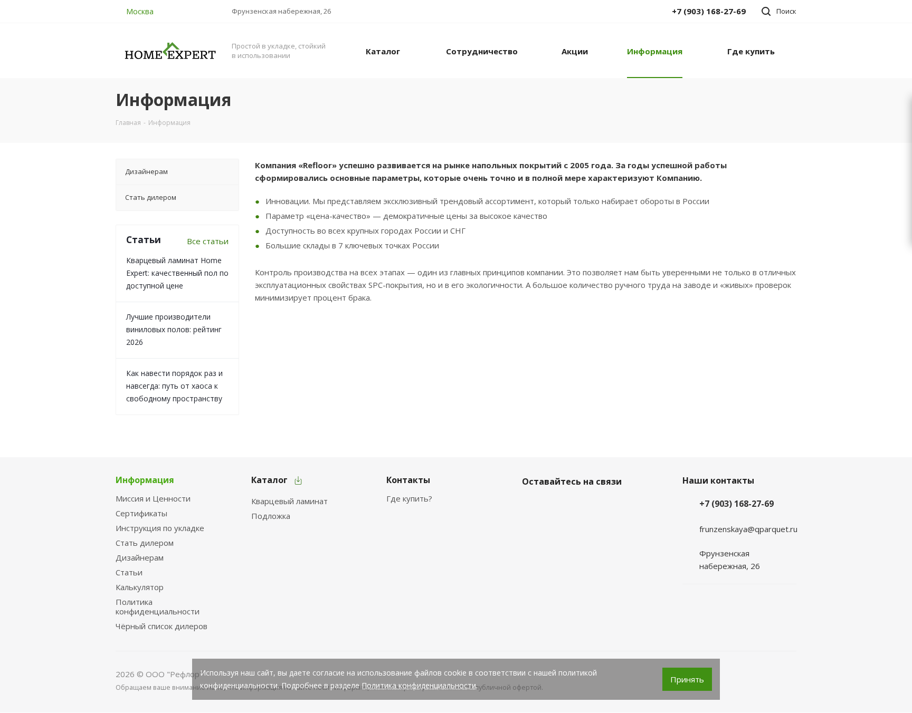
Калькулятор (140, 587)
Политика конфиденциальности (158, 606)
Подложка (270, 515)
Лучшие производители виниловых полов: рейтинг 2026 (174, 329)
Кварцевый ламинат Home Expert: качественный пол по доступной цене (177, 273)
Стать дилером (145, 542)
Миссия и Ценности (153, 498)
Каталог (269, 480)
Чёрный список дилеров (161, 626)
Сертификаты (141, 513)
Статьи (129, 572)
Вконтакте (532, 506)
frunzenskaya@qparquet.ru (748, 529)
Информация (145, 480)
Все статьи (208, 241)
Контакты (408, 480)
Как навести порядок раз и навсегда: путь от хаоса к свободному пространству (174, 385)
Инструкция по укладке (160, 528)
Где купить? (409, 498)
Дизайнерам (140, 557)
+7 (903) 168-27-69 (736, 503)
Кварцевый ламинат (289, 501)
